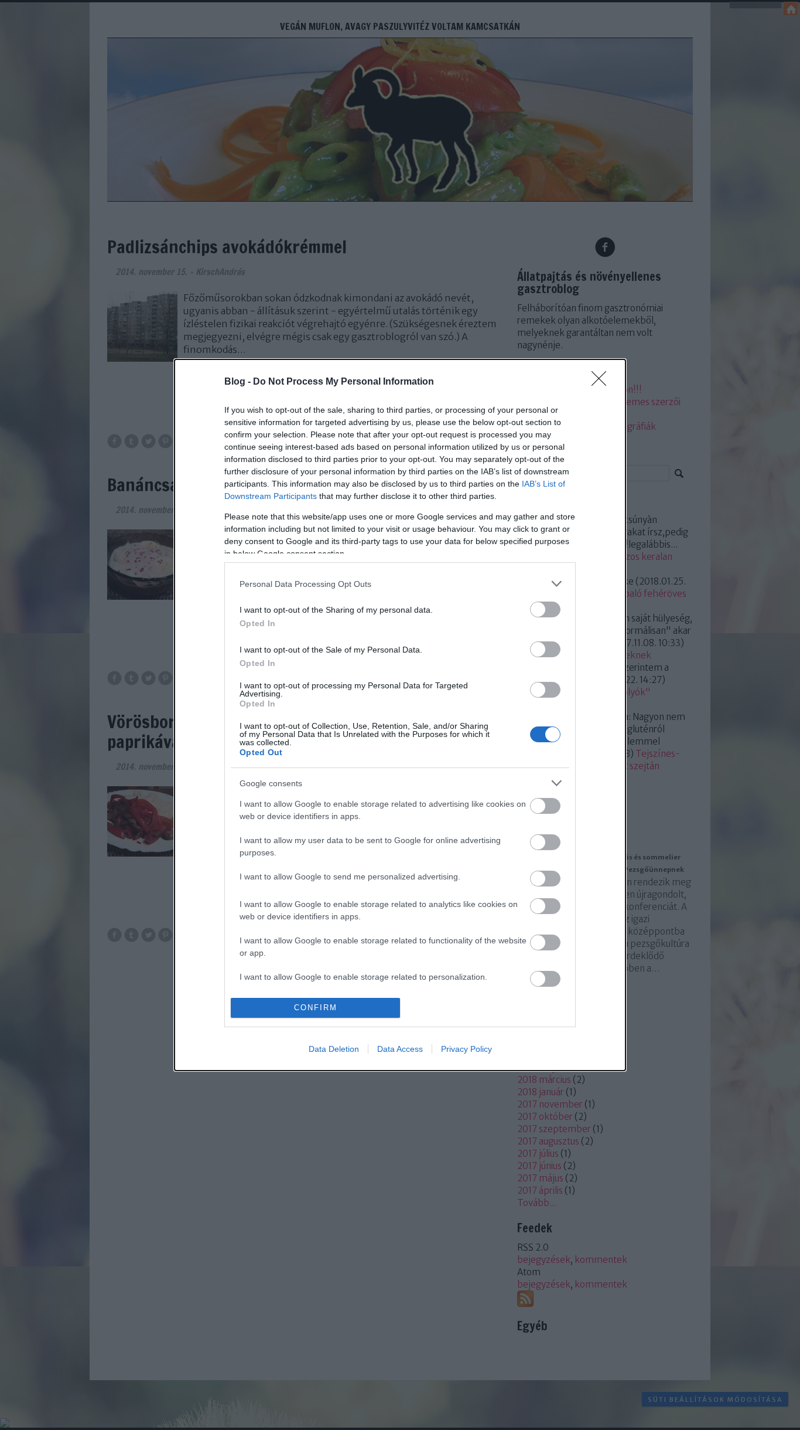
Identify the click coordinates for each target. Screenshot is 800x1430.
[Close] (603, 382)
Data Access (400, 1049)
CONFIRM (315, 1007)
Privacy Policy (466, 1049)
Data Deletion (334, 1049)
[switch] (545, 609)
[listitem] (400, 584)
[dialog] (400, 715)
